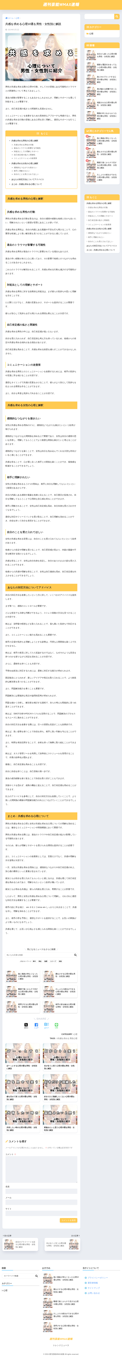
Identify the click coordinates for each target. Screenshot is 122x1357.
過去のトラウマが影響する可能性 (27, 148)
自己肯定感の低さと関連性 (24, 155)
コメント (10, 1154)
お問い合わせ (94, 1293)
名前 (7, 1187)
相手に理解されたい (22, 171)
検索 (75, 955)
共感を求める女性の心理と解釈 (24, 163)
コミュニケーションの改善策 (25, 158)
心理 (75, 1034)
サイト (8, 1209)
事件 (34, 961)
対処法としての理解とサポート (26, 151)
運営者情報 (93, 1283)
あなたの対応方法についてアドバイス (27, 179)
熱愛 (45, 961)
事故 (40, 961)
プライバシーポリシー (98, 1278)
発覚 (60, 961)
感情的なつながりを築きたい (25, 167)
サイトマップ (94, 1288)
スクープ (53, 961)
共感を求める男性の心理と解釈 (24, 141)
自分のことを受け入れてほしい (26, 174)
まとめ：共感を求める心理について (26, 184)
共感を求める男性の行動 (23, 145)
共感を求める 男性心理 (67, 1038)
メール (8, 1198)
